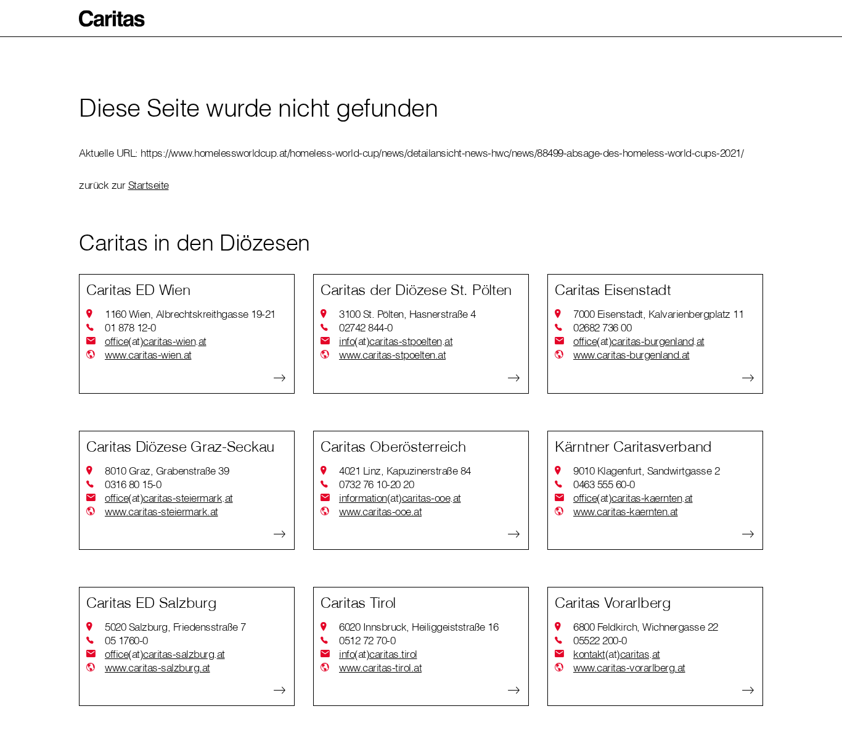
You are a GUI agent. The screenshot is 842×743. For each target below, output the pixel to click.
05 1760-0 (126, 640)
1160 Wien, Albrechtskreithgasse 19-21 (190, 313)
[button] (112, 18)
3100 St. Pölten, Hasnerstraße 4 (407, 313)
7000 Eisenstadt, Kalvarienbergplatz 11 (658, 313)
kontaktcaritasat (616, 653)
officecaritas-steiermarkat (169, 497)
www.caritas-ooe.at (380, 511)
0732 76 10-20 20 (376, 484)
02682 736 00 (602, 327)
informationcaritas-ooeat (400, 497)
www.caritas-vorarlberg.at (629, 667)
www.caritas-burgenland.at (631, 354)
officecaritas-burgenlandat (639, 340)
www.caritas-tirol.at (380, 667)
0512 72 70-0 (367, 640)
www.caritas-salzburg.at (157, 667)
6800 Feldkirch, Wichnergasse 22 (645, 626)
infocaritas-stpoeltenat (395, 340)
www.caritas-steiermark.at (161, 511)
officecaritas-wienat (155, 340)
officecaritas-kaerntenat (633, 497)
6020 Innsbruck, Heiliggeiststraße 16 (418, 626)
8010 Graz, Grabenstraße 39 (167, 470)
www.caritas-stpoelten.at (392, 354)
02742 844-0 (366, 327)
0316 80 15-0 (133, 484)
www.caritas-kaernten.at (625, 511)
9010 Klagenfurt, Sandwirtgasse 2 (646, 470)
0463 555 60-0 (604, 484)
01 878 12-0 (130, 327)
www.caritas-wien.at (148, 354)
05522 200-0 (600, 640)
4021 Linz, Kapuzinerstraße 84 (405, 470)
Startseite (148, 184)
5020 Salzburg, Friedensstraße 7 (175, 626)
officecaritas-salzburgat (165, 653)
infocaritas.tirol (378, 653)
